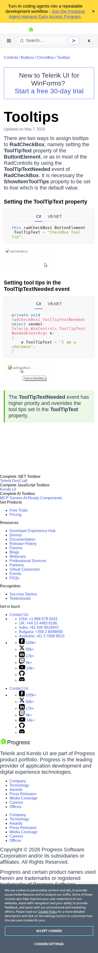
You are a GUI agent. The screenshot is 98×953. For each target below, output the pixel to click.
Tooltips (63, 57)
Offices (15, 807)
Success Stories (23, 594)
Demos (16, 535)
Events (15, 574)
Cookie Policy (47, 911)
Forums (16, 548)
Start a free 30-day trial (49, 91)
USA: (38, 619)
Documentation (22, 539)
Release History (23, 544)
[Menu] (9, 40)
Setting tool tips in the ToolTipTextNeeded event (37, 285)
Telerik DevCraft (13, 481)
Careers (16, 802)
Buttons (27, 57)
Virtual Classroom (25, 569)
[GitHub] (22, 675)
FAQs (14, 578)
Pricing (15, 515)
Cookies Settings (49, 944)
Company (18, 781)
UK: (38, 623)
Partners (17, 565)
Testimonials (20, 598)
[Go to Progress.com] (15, 744)
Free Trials (19, 510)
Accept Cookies (49, 931)
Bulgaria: (41, 632)
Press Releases (23, 794)
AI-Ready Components (42, 498)
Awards (16, 790)
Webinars (18, 556)
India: (39, 627)
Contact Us (19, 615)
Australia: (41, 636)
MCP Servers (11, 498)
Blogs (14, 552)
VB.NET (55, 217)
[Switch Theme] (89, 41)
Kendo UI (8, 489)
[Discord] (22, 680)
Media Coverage (24, 798)
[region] (49, 918)
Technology (19, 785)
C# (38, 217)
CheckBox (45, 57)
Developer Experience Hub (32, 531)
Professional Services (28, 561)
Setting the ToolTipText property (45, 202)
